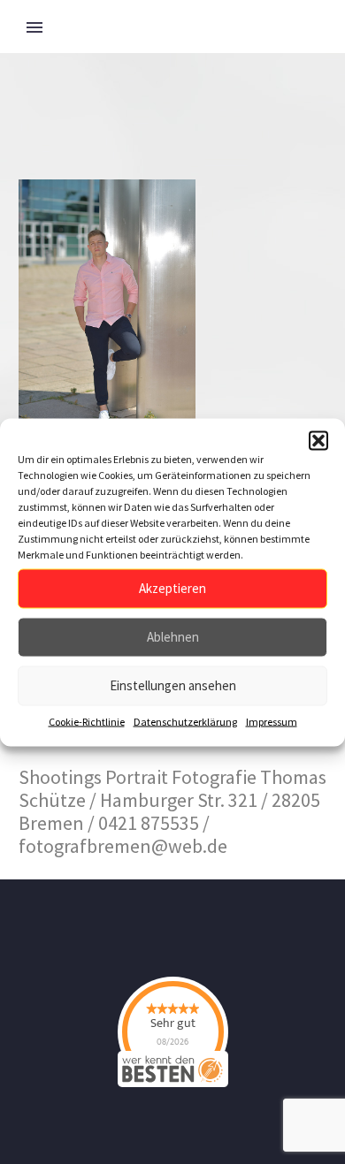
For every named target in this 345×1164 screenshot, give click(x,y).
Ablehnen (173, 636)
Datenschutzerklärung (185, 720)
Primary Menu (34, 27)
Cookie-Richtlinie (87, 720)
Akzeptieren (172, 588)
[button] (318, 440)
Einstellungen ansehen (173, 685)
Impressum (271, 720)
